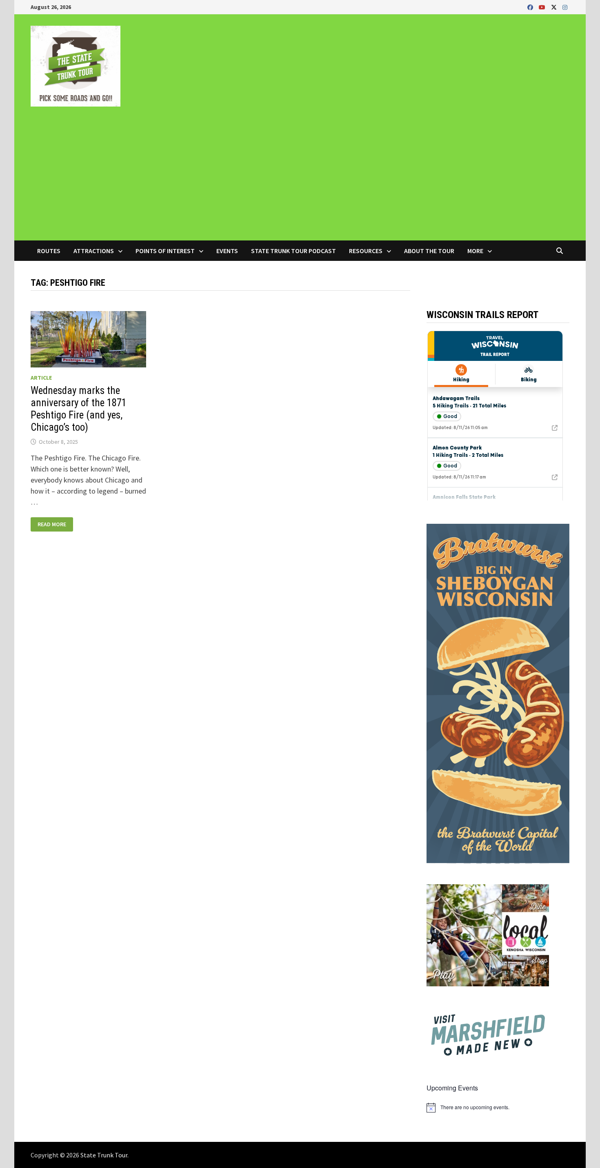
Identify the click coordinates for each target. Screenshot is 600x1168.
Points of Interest (165, 251)
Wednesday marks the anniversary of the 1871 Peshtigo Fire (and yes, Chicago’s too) (79, 409)
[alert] (498, 1107)
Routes (48, 251)
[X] (554, 6)
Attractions (93, 251)
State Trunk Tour (103, 1155)
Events (227, 251)
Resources (365, 251)
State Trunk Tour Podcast (293, 251)
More (475, 251)
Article (41, 377)
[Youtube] (543, 6)
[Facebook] (531, 6)
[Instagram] (564, 6)
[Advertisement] (300, 179)
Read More (54, 524)
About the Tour (429, 251)
